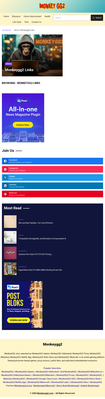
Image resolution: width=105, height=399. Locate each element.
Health (21, 219)
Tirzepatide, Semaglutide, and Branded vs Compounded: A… (43, 239)
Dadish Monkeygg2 (90, 385)
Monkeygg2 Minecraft (44, 385)
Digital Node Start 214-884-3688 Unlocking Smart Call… (41, 270)
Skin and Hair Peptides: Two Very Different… (36, 223)
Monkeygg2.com (45, 393)
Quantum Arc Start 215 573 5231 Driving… (35, 254)
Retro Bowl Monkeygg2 (68, 385)
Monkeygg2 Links (19, 70)
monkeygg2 (23, 251)
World (8, 64)
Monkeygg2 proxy (23, 385)
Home (16, 30)
